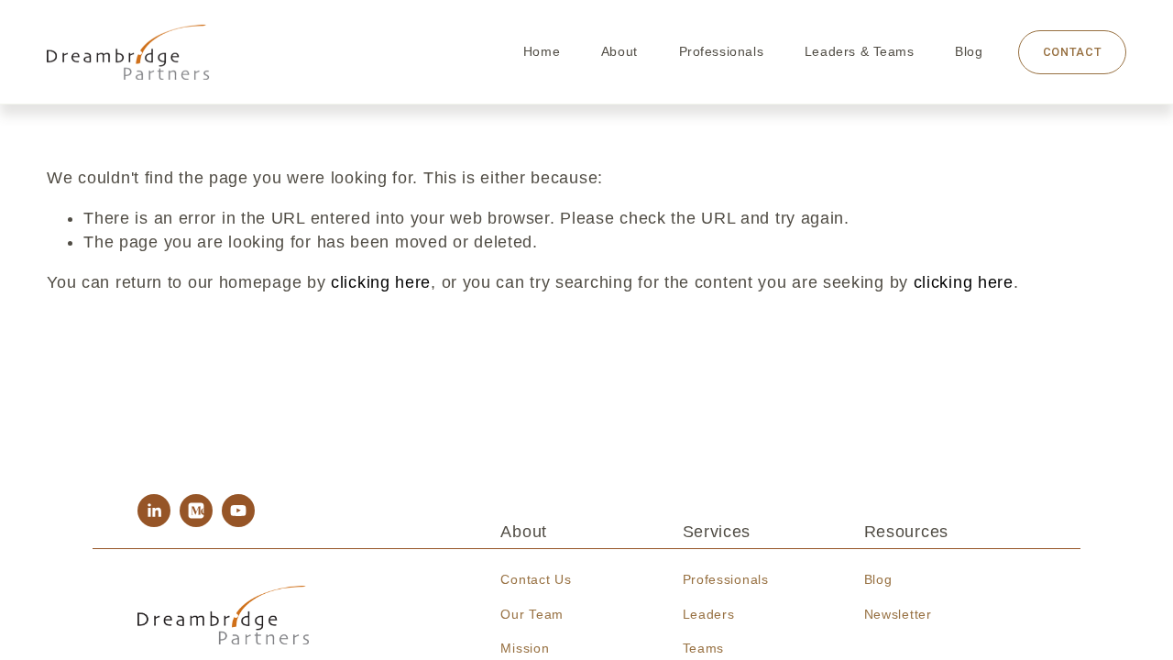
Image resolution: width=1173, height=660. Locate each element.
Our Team (532, 614)
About (619, 51)
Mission (524, 648)
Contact (1072, 52)
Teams (704, 648)
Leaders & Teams (860, 51)
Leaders (709, 614)
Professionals (721, 51)
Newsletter (898, 614)
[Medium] (196, 510)
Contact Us (535, 579)
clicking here (381, 282)
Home (541, 51)
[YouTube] (238, 510)
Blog (968, 51)
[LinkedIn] (153, 510)
